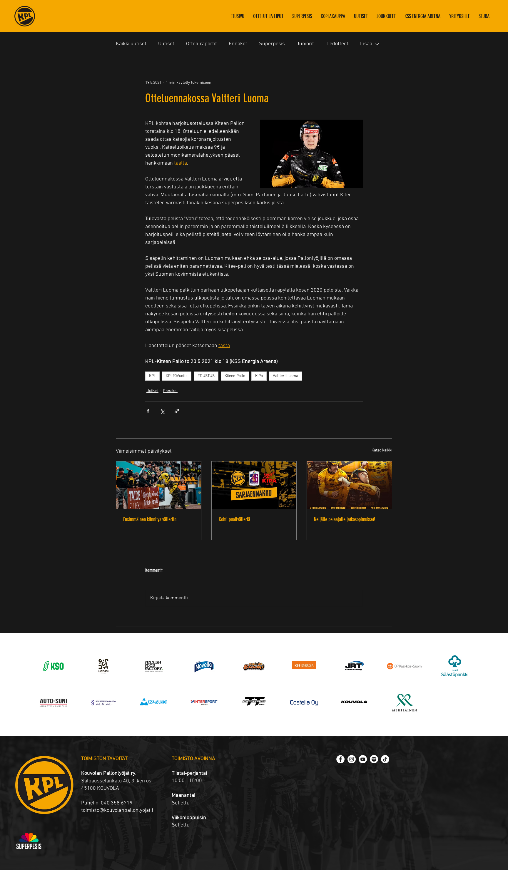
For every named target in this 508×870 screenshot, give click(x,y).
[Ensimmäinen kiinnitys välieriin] (158, 485)
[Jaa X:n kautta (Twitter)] (162, 411)
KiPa (259, 376)
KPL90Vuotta (177, 376)
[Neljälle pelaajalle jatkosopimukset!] (349, 485)
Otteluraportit (201, 44)
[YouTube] (363, 759)
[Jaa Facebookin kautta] (148, 411)
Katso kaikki (382, 450)
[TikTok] (385, 759)
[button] (386, 16)
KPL (152, 376)
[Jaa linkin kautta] (177, 411)
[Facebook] (340, 759)
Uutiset (166, 44)
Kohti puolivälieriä (234, 519)
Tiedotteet (337, 44)
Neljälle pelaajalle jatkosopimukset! (344, 519)
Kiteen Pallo (235, 376)
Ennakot (238, 44)
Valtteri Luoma (285, 376)
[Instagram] (351, 759)
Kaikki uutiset (131, 44)
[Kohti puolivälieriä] (254, 485)
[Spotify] (374, 759)
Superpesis (272, 44)
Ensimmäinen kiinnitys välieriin (149, 519)
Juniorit (305, 44)
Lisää (366, 44)
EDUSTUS (206, 376)
